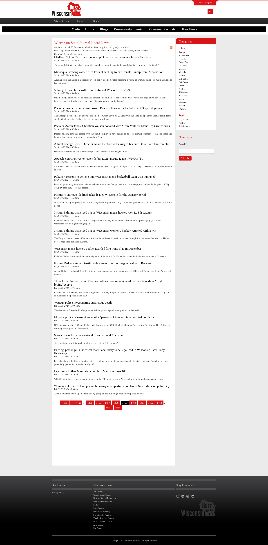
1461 (142, 403)
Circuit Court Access (102, 495)
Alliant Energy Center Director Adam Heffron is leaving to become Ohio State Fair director (112, 144)
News (96, 21)
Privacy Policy (58, 492)
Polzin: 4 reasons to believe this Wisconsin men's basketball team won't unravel (104, 176)
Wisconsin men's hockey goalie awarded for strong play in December (97, 248)
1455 (89, 403)
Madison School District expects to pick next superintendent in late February (102, 57)
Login (200, 3)
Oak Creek (183, 82)
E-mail (183, 144)
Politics (182, 123)
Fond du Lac (184, 59)
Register (208, 3)
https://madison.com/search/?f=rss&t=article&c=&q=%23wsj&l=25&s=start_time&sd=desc (104, 50)
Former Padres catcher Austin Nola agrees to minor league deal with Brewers (102, 263)
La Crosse (183, 66)
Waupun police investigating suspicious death (83, 302)
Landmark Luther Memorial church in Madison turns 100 (90, 371)
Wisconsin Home (62, 21)
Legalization (184, 119)
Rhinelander (184, 92)
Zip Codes (97, 528)
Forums (81, 21)
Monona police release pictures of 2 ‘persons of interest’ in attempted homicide (104, 317)
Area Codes (98, 525)
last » (118, 407)
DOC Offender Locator (102, 521)
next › (109, 407)
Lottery (96, 505)
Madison (182, 69)
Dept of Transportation (102, 501)
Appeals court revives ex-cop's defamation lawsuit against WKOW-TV (98, 158)
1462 (150, 403)
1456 (98, 403)
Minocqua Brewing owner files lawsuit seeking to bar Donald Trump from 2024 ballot (108, 72)
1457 (107, 403)
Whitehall (183, 109)
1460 (133, 403)
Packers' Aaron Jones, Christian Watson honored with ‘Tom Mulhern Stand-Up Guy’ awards (112, 126)
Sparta (181, 99)
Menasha (182, 72)
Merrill (182, 76)
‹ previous (76, 403)
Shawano (183, 95)
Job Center (97, 491)
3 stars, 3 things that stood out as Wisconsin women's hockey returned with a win (105, 230)
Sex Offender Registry (102, 515)
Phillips (182, 89)
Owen (181, 85)
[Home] (67, 8)
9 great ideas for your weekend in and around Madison (88, 335)
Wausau (182, 106)
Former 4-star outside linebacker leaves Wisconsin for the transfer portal (100, 194)
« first (64, 403)
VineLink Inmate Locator (103, 518)
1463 (159, 403)
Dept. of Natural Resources (104, 498)
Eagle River (184, 55)
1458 (116, 403)
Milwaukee (183, 79)
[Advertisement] (113, 439)
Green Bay (183, 62)
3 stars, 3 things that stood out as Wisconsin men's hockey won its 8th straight (103, 212)
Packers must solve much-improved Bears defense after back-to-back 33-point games (108, 108)
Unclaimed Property (101, 511)
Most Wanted (99, 508)
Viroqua (182, 102)
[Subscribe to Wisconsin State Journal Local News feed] (171, 47)
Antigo (182, 52)
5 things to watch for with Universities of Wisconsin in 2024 (92, 90)
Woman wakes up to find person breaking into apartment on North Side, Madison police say (112, 386)
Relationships (184, 126)
